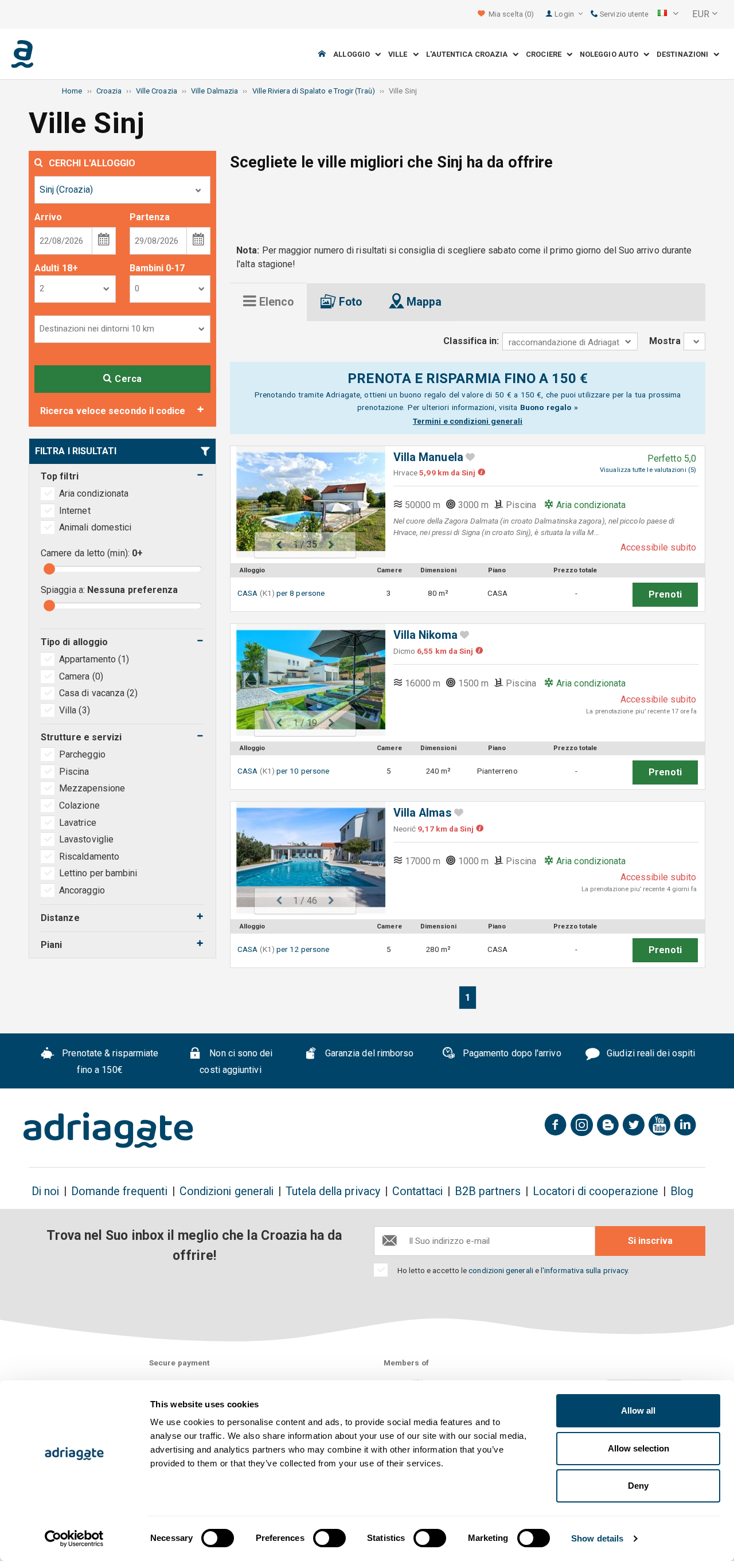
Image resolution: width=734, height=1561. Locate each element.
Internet (75, 510)
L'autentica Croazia (469, 54)
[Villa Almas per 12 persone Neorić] (305, 858)
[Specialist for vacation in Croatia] (108, 1130)
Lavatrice (77, 822)
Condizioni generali (226, 1191)
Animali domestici (95, 527)
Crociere (546, 54)
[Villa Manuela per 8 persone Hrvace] (305, 502)
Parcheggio (82, 754)
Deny (638, 1485)
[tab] (268, 302)
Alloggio (354, 54)
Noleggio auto (611, 54)
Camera (81, 676)
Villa (74, 710)
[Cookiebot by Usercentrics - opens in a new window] (74, 1538)
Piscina (74, 771)
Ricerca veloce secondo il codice (113, 410)
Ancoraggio (82, 890)
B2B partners (488, 1191)
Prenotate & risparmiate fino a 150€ (109, 1061)
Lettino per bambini (98, 873)
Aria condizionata (93, 493)
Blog (681, 1191)
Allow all (638, 1410)
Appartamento (94, 659)
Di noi (45, 1191)
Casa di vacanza (98, 693)
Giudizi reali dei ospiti (649, 1053)
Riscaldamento (89, 856)
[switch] (329, 1538)
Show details (597, 1538)
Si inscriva (650, 1240)
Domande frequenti (119, 1191)
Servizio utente (623, 14)
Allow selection (638, 1448)
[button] (668, 14)
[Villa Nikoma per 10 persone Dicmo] (305, 680)
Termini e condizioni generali (467, 421)
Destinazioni (685, 54)
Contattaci (417, 1191)
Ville (400, 54)
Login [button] (565, 14)
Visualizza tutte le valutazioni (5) (648, 470)
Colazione (79, 805)
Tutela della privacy (333, 1191)
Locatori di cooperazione (595, 1191)
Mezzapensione (92, 788)
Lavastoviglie (86, 839)
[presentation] (268, 302)
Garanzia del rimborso (368, 1053)
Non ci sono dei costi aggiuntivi (236, 1061)
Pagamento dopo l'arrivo (510, 1053)
